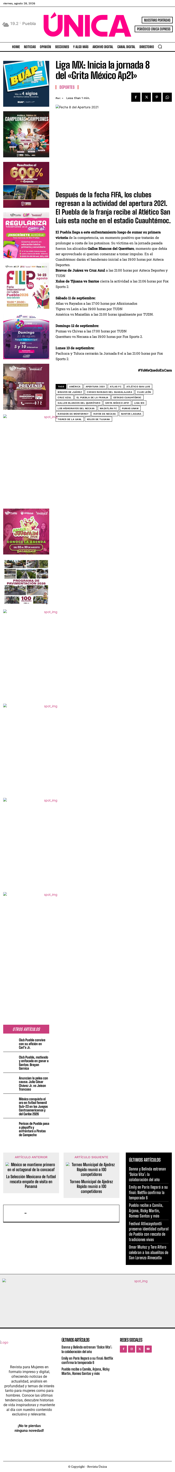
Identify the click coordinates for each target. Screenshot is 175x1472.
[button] (160, 46)
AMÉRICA (75, 386)
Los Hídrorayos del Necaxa (76, 408)
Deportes (67, 87)
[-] (15, 1213)
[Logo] (87, 24)
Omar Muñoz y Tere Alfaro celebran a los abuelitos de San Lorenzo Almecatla (148, 1252)
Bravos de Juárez (70, 392)
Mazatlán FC (108, 408)
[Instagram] (131, 1349)
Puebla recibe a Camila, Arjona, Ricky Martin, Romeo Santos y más (146, 1210)
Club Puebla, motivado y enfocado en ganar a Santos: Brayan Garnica (34, 1063)
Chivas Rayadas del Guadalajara (109, 392)
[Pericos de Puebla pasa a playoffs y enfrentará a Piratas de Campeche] (10, 1127)
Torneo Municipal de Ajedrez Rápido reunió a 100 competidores (91, 1186)
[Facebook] (135, 97)
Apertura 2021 (95, 386)
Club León (144, 392)
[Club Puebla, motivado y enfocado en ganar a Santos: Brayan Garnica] (10, 1060)
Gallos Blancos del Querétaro (79, 403)
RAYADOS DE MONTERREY (73, 414)
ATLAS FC (115, 386)
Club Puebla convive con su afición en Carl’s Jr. (32, 1043)
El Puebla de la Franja (92, 397)
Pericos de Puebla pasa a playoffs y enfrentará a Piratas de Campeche (34, 1129)
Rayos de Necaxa (104, 414)
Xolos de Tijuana (98, 419)
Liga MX (139, 403)
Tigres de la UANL (70, 419)
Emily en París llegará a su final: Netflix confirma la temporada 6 (148, 1192)
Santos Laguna (131, 414)
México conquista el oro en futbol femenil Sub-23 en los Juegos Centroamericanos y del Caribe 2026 (33, 1106)
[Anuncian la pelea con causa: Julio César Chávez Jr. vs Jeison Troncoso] (10, 1081)
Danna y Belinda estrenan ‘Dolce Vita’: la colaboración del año (147, 1174)
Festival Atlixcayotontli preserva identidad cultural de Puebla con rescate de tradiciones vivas (149, 1231)
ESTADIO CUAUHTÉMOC (127, 397)
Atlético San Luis (138, 386)
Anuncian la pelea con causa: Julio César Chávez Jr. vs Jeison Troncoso (33, 1083)
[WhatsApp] (167, 97)
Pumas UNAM (130, 408)
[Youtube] (148, 1349)
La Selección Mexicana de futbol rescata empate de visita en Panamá (31, 1181)
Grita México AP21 (117, 403)
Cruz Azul (65, 397)
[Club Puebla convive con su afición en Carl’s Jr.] (10, 1043)
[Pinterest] (156, 97)
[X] (146, 97)
